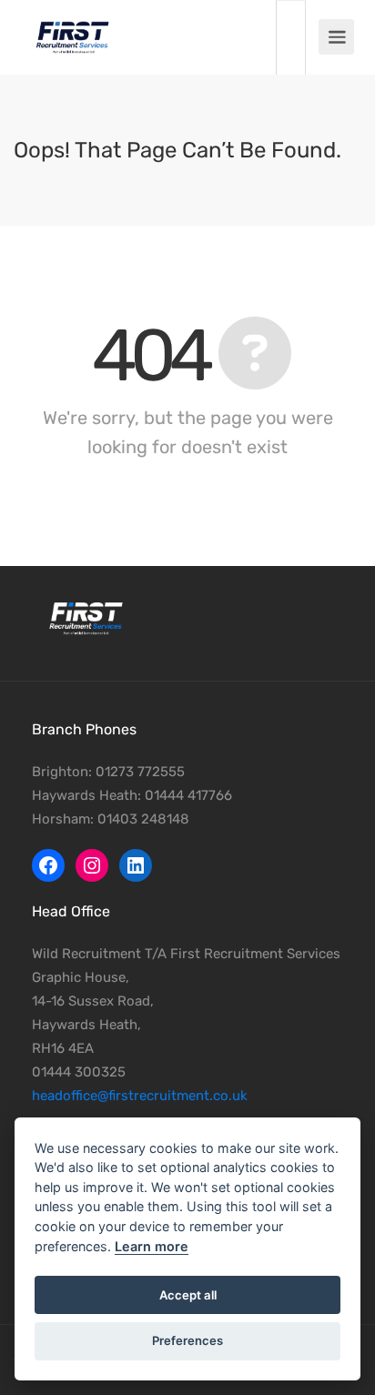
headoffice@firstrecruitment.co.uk (140, 1095)
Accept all (188, 1295)
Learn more (151, 1246)
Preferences (187, 1340)
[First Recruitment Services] (72, 27)
